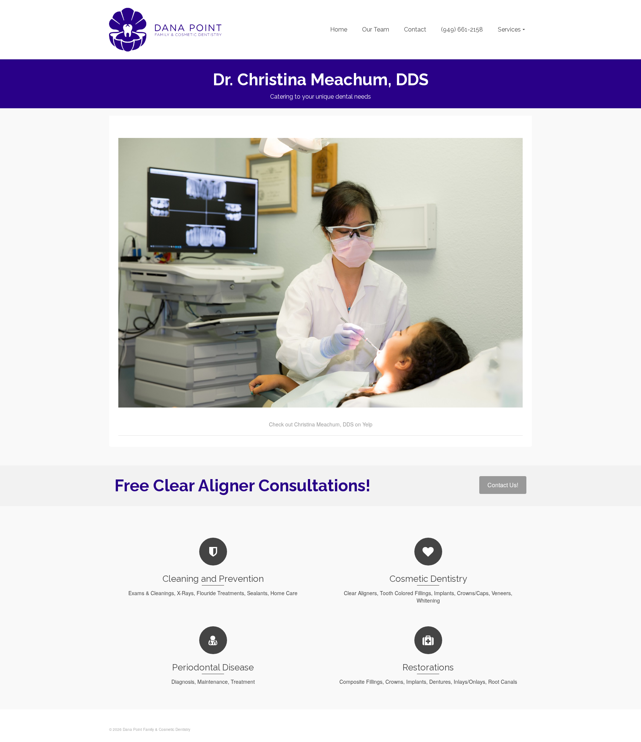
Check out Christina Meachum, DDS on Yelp (320, 424)
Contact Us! (502, 485)
